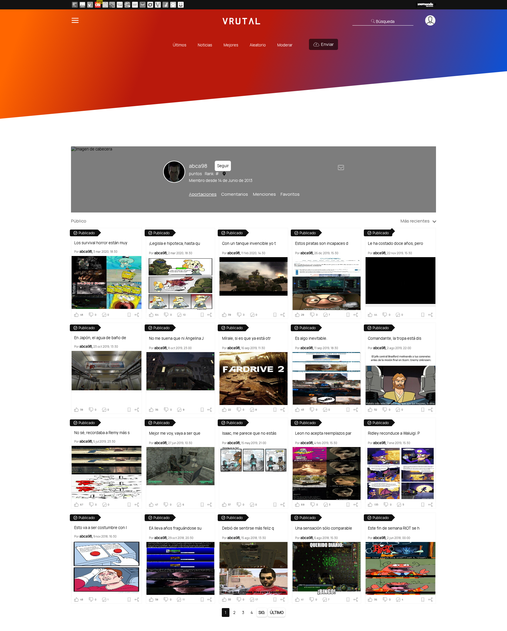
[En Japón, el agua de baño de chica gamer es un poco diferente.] (106, 372)
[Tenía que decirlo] (143, 5)
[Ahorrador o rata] (165, 5)
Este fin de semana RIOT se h (394, 528)
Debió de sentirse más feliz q (248, 528)
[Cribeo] (150, 5)
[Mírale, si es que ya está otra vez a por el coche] (253, 380)
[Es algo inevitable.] (326, 380)
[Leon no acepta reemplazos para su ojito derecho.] (326, 475)
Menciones (264, 194)
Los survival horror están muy (100, 243)
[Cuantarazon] (82, 5)
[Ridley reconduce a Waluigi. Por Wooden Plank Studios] (400, 475)
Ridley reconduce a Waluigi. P (394, 433)
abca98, (86, 251)
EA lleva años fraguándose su (175, 528)
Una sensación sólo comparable (323, 528)
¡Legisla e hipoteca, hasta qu (174, 243)
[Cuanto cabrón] (120, 5)
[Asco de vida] (75, 5)
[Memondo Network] (426, 5)
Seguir (223, 165)
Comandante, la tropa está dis (394, 338)
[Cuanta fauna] (173, 5)
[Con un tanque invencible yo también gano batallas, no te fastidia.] (253, 278)
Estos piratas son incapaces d (321, 243)
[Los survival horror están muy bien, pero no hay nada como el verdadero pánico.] (106, 284)
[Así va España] (112, 5)
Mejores (231, 45)
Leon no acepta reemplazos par (323, 433)
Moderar (285, 45)
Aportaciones (203, 194)
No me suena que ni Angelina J (176, 338)
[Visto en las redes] (90, 5)
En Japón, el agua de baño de (100, 338)
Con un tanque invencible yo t (249, 243)
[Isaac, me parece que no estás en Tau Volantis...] (253, 461)
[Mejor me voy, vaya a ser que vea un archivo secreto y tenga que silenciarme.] (180, 467)
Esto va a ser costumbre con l (100, 527)
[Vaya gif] (135, 5)
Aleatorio (258, 45)
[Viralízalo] (158, 5)
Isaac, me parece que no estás (249, 433)
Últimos (179, 45)
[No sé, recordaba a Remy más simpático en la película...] (106, 474)
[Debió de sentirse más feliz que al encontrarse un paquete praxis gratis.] (253, 570)
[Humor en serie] (181, 5)
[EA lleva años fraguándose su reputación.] (180, 570)
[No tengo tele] (127, 5)
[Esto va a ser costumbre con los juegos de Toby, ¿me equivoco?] (106, 569)
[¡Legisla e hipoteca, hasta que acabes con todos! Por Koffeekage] (180, 285)
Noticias (205, 45)
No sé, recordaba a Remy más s (102, 433)
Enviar (327, 44)
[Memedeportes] (105, 5)
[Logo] (241, 20)
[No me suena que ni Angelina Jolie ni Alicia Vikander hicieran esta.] (180, 372)
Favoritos (290, 194)
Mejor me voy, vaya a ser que (174, 433)
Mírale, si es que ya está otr (246, 338)
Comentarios (234, 194)
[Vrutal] (98, 5)
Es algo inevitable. (311, 338)
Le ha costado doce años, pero (395, 243)
